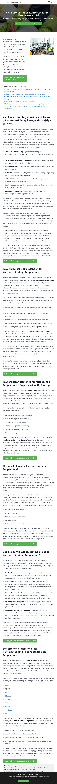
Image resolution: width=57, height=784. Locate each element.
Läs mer (43, 778)
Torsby (7, 699)
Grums (7, 706)
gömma (23, 86)
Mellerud (8, 696)
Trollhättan (9, 710)
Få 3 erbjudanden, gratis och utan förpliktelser (28, 24)
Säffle (7, 703)
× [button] (55, 773)
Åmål (7, 685)
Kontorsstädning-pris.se (13, 2)
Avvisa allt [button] (34, 780)
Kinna (7, 714)
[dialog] (28, 778)
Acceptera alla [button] (23, 780)
